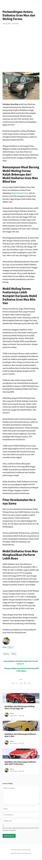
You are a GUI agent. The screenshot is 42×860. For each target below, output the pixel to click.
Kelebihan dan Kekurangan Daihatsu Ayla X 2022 (20, 735)
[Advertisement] (21, 50)
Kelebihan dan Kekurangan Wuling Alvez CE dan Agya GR (19, 707)
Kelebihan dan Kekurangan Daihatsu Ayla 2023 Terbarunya (20, 763)
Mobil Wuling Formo (19, 193)
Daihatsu (6, 654)
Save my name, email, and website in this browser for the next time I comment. (21, 829)
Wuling (14, 654)
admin (7, 647)
